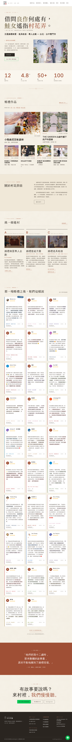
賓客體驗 (46, 3)
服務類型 (39, 3)
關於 (57, 3)
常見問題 (62, 3)
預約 (67, 3)
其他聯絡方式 (37, 701)
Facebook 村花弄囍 (61, 726)
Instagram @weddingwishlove (61, 723)
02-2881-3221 (32, 721)
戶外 (11, 107)
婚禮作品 (32, 3)
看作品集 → (9, 54)
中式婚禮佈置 (45, 721)
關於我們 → (39, 202)
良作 (23, 19)
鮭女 (10, 25)
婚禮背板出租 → (52, 272)
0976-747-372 (32, 723)
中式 (14, 107)
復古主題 (23, 107)
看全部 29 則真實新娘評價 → (36, 630)
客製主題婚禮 (45, 724)
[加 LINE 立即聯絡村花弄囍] (68, 738)
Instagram (49, 701)
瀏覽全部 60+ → (63, 102)
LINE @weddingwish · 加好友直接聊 (62, 720)
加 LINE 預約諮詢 (11, 59)
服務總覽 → (65, 223)
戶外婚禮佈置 (45, 719)
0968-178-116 (32, 732)
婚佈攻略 (52, 3)
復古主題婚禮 (45, 726)
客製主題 (18, 107)
